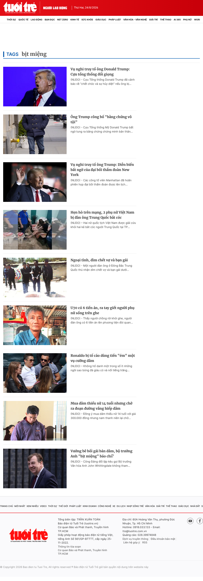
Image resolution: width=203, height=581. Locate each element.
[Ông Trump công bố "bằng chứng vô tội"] (35, 134)
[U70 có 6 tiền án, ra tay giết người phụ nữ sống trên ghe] (35, 325)
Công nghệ (104, 506)
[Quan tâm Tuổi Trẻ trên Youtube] (190, 521)
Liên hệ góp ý (131, 542)
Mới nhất (19, 506)
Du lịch (121, 506)
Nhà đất (195, 506)
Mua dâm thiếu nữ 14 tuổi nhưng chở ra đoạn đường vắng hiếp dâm (101, 406)
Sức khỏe (87, 19)
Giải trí (153, 19)
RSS (144, 542)
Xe (114, 506)
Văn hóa (150, 506)
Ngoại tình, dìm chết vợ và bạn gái (99, 260)
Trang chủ (6, 506)
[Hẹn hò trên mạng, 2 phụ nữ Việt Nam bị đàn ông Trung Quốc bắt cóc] (35, 230)
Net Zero (62, 19)
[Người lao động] (55, 7)
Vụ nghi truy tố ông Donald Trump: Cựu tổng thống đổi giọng (100, 71)
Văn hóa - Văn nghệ (135, 19)
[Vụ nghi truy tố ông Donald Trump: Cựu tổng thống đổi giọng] (35, 86)
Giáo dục (100, 19)
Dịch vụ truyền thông (135, 539)
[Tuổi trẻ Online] (29, 535)
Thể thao (165, 19)
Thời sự (11, 19)
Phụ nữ (187, 19)
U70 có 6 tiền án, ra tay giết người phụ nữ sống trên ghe (102, 310)
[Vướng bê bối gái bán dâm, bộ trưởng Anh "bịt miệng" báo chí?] (35, 468)
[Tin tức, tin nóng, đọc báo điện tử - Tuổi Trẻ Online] (23, 7)
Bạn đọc (50, 19)
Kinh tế (74, 19)
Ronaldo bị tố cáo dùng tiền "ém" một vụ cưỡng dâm (103, 358)
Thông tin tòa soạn (69, 546)
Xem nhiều (33, 506)
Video (43, 506)
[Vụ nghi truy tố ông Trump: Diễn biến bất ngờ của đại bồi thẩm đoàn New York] (35, 182)
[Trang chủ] (4, 19)
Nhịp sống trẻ (135, 506)
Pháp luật (115, 19)
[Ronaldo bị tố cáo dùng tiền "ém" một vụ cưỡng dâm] (35, 373)
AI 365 (177, 19)
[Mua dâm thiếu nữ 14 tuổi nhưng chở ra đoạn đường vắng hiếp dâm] (35, 421)
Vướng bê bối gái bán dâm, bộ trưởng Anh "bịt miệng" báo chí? (101, 453)
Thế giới (63, 506)
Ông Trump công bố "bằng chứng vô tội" (101, 119)
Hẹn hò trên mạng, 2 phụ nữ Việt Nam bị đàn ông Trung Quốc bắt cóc (102, 215)
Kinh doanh (90, 506)
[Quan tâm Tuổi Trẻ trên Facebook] (200, 521)
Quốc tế (23, 19)
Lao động (36, 19)
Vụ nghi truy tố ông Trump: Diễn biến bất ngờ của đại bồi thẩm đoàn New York (102, 169)
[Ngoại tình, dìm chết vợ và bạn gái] (35, 277)
